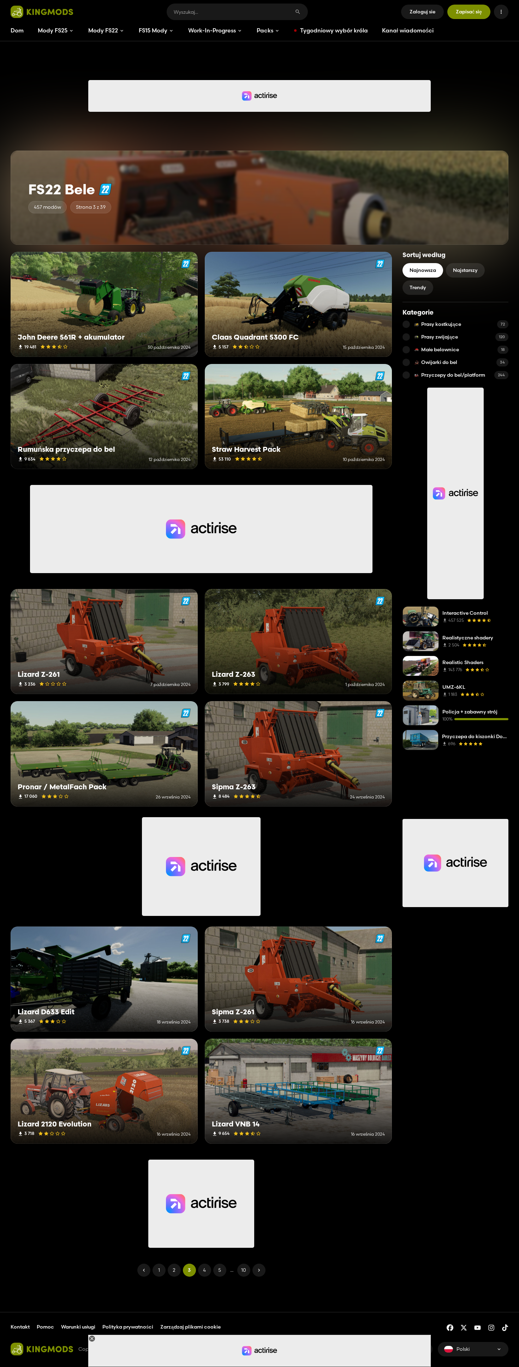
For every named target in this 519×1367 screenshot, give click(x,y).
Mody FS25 (52, 30)
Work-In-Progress (212, 30)
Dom (17, 30)
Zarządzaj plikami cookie (190, 1327)
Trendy (418, 287)
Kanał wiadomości (408, 30)
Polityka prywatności (127, 1327)
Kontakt (20, 1327)
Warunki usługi (78, 1327)
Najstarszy (465, 270)
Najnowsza (423, 270)
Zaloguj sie (422, 11)
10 (243, 1270)
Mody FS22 (103, 30)
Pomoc (45, 1327)
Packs (265, 30)
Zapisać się (469, 11)
